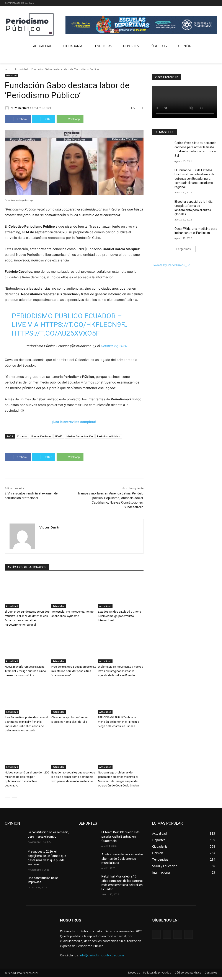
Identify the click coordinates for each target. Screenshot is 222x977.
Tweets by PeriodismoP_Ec (171, 265)
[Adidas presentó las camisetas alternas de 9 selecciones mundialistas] (88, 859)
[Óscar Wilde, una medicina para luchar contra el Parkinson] (162, 233)
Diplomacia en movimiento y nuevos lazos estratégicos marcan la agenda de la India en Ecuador (120, 671)
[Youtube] (214, 3)
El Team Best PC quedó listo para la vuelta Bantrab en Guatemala (120, 836)
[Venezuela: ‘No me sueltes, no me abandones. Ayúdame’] (74, 592)
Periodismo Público (108, 436)
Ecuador (22, 436)
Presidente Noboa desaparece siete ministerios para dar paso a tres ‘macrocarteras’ (73, 671)
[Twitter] (208, 3)
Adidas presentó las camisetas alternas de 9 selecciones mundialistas (122, 858)
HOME (58, 436)
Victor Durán (23, 107)
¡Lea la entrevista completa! (74, 422)
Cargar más (183, 249)
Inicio (8, 69)
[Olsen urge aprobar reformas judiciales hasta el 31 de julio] (74, 698)
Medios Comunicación (80, 436)
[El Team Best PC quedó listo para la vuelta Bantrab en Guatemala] (88, 837)
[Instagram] (202, 3)
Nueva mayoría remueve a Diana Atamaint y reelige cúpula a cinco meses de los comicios (25, 671)
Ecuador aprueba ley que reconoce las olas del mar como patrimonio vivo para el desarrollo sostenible (73, 777)
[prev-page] (7, 795)
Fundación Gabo (41, 436)
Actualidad (21, 69)
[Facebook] (196, 3)
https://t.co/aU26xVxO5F (56, 333)
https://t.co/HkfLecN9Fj (84, 324)
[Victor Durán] (7, 108)
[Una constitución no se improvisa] (14, 883)
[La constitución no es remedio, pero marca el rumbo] (14, 837)
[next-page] (14, 795)
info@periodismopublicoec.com (102, 955)
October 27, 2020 (114, 346)
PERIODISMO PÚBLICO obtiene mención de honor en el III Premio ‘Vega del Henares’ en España (118, 722)
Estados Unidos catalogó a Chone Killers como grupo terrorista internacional (119, 616)
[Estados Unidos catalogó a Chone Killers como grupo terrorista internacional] (121, 592)
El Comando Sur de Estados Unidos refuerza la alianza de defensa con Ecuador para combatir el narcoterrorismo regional (194, 178)
